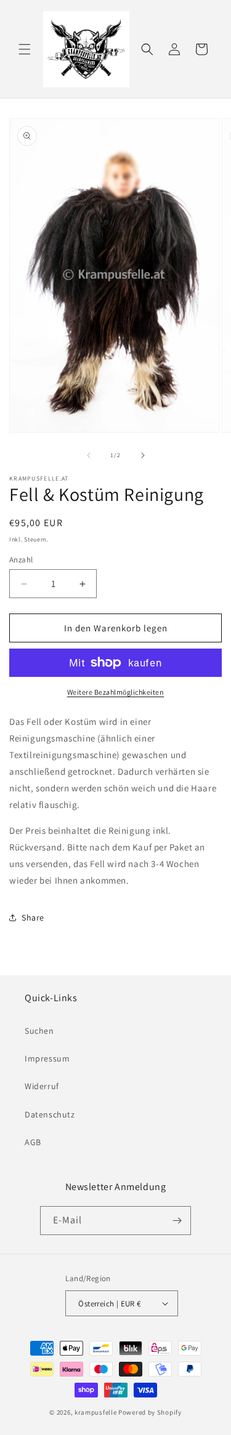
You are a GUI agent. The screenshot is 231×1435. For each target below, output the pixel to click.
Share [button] (33, 917)
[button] (24, 49)
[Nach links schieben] (88, 455)
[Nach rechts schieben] (142, 455)
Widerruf (42, 1086)
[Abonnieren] (176, 1220)
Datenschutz (50, 1114)
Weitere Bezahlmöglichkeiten (115, 692)
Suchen (39, 1030)
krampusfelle (95, 1412)
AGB (33, 1142)
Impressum (47, 1058)
